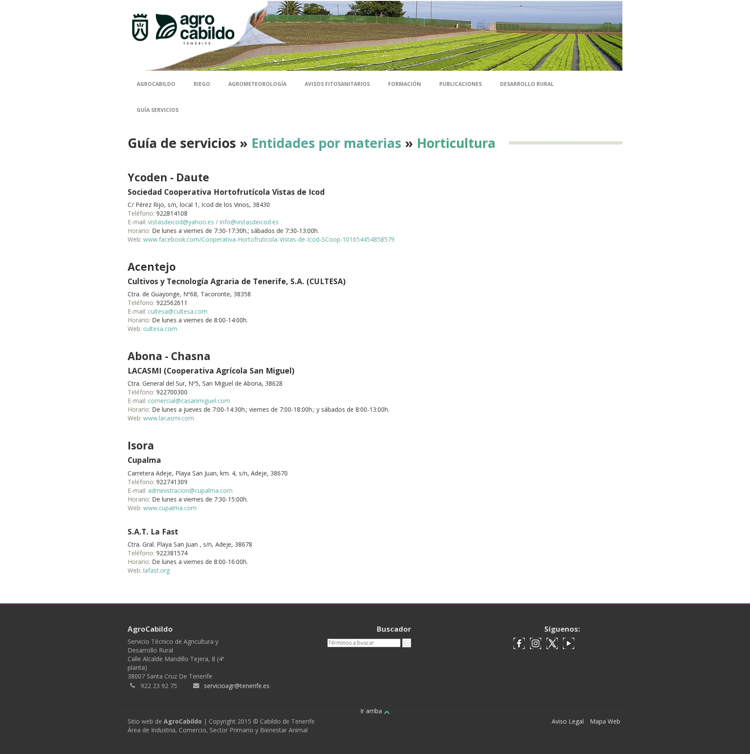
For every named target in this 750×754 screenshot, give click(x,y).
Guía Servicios (157, 110)
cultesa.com (160, 329)
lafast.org (156, 570)
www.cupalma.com (170, 508)
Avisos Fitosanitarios (337, 84)
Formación (404, 84)
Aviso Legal (568, 721)
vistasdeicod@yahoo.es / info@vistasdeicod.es (213, 222)
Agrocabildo (156, 84)
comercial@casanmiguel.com (189, 401)
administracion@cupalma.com (190, 490)
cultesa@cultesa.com (177, 311)
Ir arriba (372, 711)
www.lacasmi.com (168, 418)
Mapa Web (605, 721)
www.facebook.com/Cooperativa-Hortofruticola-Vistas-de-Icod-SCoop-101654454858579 (269, 239)
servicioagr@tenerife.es (237, 686)
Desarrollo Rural (527, 84)
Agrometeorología (257, 84)
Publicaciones (460, 84)
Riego (202, 84)
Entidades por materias (326, 143)
